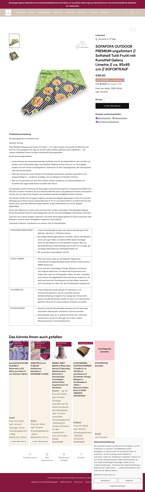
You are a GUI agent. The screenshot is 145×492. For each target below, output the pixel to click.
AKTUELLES (82, 12)
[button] (8, 12)
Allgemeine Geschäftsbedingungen (44, 482)
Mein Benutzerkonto (47, 458)
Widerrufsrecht (66, 482)
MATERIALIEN (44, 12)
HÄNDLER (70, 12)
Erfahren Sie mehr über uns (104, 475)
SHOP (31, 12)
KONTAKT (105, 12)
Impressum (78, 482)
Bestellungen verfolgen (64, 458)
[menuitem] (131, 29)
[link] (117, 485)
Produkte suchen (30, 457)
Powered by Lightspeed (72, 486)
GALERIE (93, 12)
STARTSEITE (20, 12)
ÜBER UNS (57, 12)
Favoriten (81, 457)
